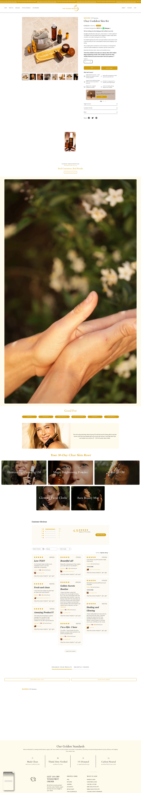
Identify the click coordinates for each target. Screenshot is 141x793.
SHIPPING (69, 784)
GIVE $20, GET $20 (91, 784)
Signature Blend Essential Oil (103, 94)
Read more (63, 607)
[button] (11, 8)
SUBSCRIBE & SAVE (92, 782)
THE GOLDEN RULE (72, 791)
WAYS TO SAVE (92, 776)
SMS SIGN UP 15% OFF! (93, 786)
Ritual (85, 112)
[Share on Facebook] (89, 118)
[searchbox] (37, 549)
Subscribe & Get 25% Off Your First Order (25, 1)
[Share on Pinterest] (96, 118)
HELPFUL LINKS (72, 776)
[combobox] (51, 549)
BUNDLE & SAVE (91, 779)
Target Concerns (87, 103)
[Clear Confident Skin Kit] (25, 77)
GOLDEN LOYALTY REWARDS (94, 791)
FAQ (68, 779)
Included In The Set (88, 108)
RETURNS (69, 782)
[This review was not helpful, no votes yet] (52, 576)
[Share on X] (93, 118)
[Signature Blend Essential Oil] (91, 95)
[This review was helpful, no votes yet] (49, 576)
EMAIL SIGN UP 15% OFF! (93, 789)
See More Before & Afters (70, 172)
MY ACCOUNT (70, 789)
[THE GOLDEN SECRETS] (70, 8)
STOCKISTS (70, 786)
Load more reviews (70, 651)
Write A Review (101, 534)
